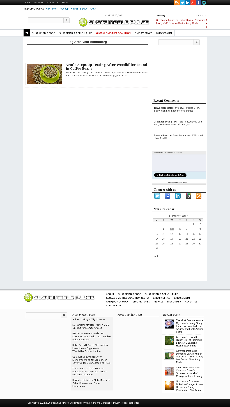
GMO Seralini (164, 33)
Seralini (84, 8)
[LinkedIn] (178, 196)
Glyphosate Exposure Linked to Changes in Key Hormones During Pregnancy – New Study (189, 385)
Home (27, 32)
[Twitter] (157, 196)
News (65, 2)
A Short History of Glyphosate (88, 319)
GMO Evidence (143, 33)
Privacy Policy (120, 403)
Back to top (133, 403)
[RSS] (199, 196)
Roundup (64, 8)
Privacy (158, 301)
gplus (193, 2)
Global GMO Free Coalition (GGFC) (127, 297)
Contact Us (52, 2)
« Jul (155, 256)
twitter (182, 2)
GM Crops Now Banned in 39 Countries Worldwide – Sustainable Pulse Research (91, 336)
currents (204, 2)
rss (177, 2)
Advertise (38, 2)
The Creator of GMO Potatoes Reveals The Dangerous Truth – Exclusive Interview (89, 371)
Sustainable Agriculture (75, 33)
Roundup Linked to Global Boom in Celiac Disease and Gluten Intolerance (91, 383)
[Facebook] (168, 196)
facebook (198, 2)
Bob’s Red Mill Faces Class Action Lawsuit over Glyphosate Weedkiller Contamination (90, 348)
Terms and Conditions (101, 403)
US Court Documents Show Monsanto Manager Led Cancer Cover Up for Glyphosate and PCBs (91, 359)
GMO (93, 8)
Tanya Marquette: (163, 108)
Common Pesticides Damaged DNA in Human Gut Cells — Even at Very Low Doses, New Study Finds (179, 23)
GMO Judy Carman (117, 301)
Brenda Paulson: (163, 135)
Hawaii (74, 8)
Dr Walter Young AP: (165, 121)
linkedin (187, 2)
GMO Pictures (141, 301)
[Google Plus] (188, 196)
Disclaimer (174, 301)
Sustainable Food (43, 33)
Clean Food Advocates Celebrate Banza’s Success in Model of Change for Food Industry (189, 372)
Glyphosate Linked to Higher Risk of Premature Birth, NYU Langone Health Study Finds (189, 341)
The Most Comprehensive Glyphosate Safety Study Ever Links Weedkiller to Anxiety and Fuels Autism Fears (189, 326)
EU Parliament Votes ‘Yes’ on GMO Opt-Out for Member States (90, 326)
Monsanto (51, 8)
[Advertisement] (87, 53)
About (27, 2)
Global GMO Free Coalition (113, 33)
